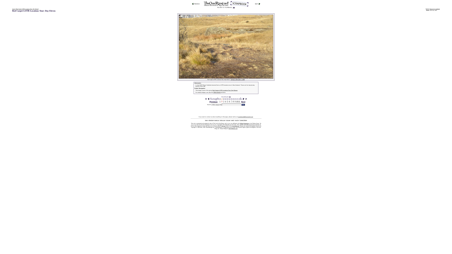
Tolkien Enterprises (244, 123)
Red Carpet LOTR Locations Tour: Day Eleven (225, 90)
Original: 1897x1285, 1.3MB (238, 79)
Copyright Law (235, 126)
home (206, 120)
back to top (222, 120)
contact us (216, 120)
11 (239, 101)
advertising (211, 120)
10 (237, 101)
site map (228, 120)
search (232, 120)
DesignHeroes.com (233, 128)
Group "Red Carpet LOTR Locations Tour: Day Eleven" (25, 9)
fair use (223, 126)
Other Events (217, 92)
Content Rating (243, 120)
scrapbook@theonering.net (245, 116)
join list (237, 120)
